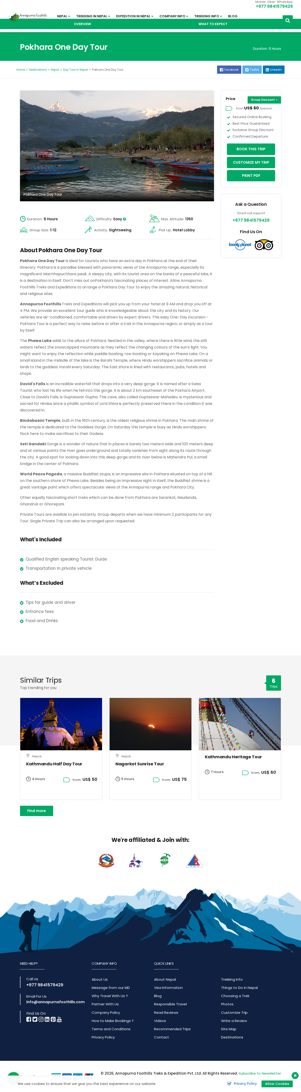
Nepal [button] (62, 16)
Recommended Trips (172, 1028)
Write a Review (234, 1020)
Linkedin (276, 70)
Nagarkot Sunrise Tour (139, 764)
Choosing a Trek (235, 995)
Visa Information (168, 987)
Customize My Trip (251, 162)
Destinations (38, 70)
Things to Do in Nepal (239, 987)
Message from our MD (111, 987)
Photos (227, 1004)
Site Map (228, 1028)
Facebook (231, 70)
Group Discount (263, 100)
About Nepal (165, 979)
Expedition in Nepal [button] (133, 16)
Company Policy (106, 1012)
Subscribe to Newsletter (260, 1073)
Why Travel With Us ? (110, 995)
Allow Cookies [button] (277, 1083)
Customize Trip (234, 1012)
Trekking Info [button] (206, 16)
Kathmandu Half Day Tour (54, 764)
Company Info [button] (172, 16)
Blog (233, 16)
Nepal (55, 70)
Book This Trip (251, 149)
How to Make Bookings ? (113, 1020)
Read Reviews (166, 1012)
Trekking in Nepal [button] (91, 16)
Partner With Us (105, 1004)
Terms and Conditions (111, 1028)
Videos (160, 1020)
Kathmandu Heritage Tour (233, 757)
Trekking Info (232, 979)
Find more (36, 810)
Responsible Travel (170, 1004)
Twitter (254, 70)
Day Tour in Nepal (75, 70)
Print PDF (251, 175)
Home (20, 70)
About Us (100, 979)
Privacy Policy (103, 1037)
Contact (161, 1037)
